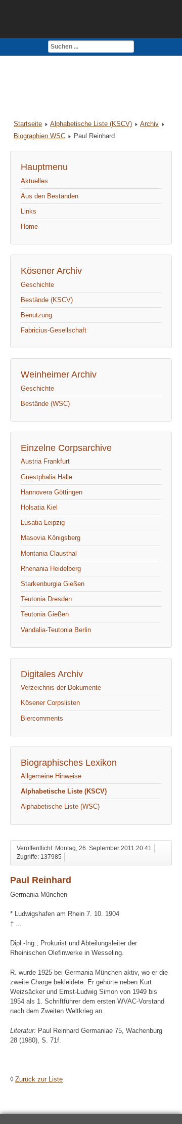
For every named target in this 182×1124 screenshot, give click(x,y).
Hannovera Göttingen (51, 492)
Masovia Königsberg (50, 538)
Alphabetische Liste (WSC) (60, 806)
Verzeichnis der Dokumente (61, 687)
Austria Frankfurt (45, 461)
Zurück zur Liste (39, 1079)
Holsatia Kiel (39, 507)
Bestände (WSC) (45, 403)
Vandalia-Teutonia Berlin (56, 630)
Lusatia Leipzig (43, 522)
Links (28, 211)
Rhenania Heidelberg (51, 568)
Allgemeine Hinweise (51, 776)
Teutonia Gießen (45, 614)
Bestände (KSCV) (47, 300)
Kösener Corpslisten (50, 702)
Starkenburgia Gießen (52, 584)
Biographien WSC (39, 136)
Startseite (28, 124)
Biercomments (42, 718)
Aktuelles (34, 181)
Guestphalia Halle (46, 477)
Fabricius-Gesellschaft (53, 330)
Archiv (149, 124)
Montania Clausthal (49, 553)
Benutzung (36, 315)
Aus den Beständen (49, 196)
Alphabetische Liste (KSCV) (91, 124)
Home (29, 226)
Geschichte (37, 284)
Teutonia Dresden (46, 599)
